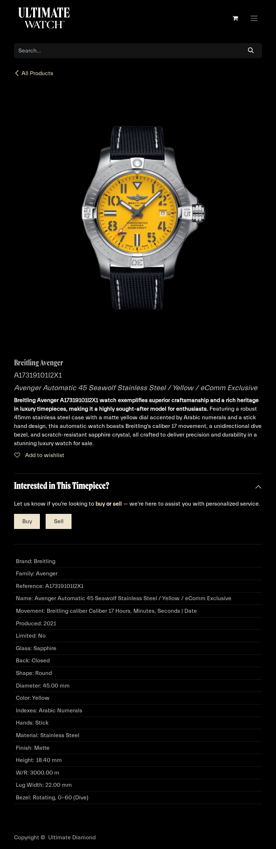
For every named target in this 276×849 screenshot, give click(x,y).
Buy (27, 521)
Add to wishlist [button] (44, 455)
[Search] (251, 50)
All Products (37, 73)
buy (100, 504)
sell (117, 504)
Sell (59, 521)
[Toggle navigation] (254, 18)
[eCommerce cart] (235, 18)
